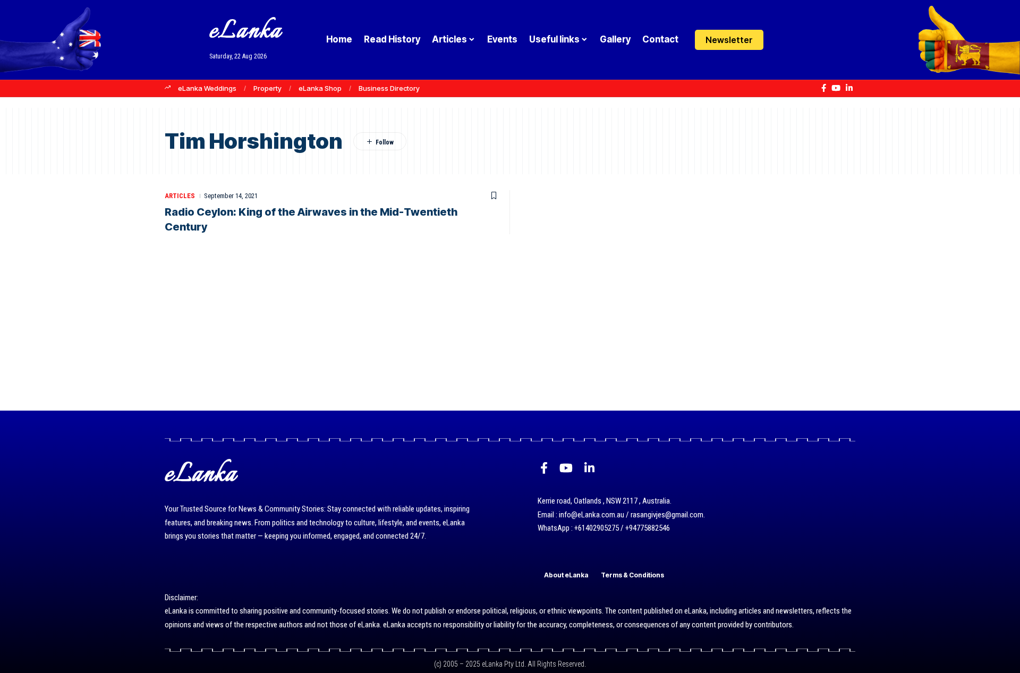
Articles (180, 196)
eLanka (245, 32)
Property (267, 88)
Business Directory (389, 88)
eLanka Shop (320, 88)
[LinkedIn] (849, 88)
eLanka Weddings (207, 88)
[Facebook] (824, 88)
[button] (803, 39)
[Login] (782, 39)
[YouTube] (836, 88)
